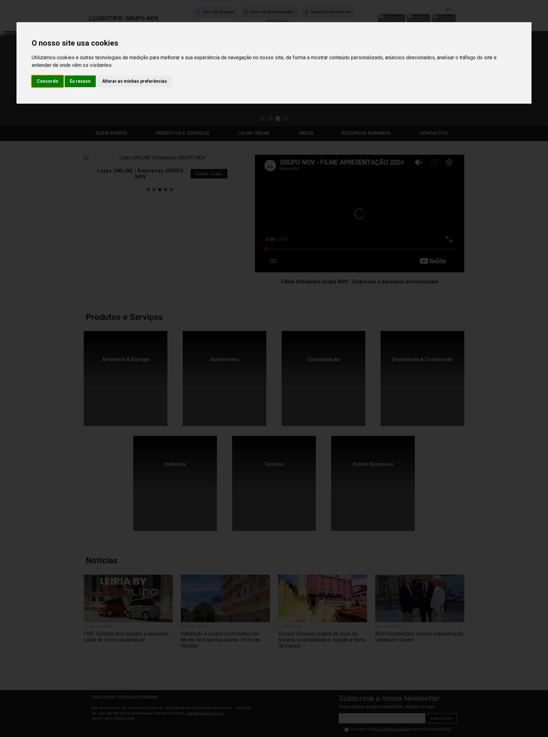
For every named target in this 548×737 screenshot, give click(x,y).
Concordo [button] (47, 81)
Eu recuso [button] (80, 81)
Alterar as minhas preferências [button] (134, 81)
